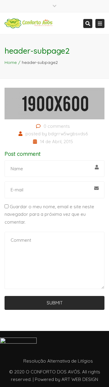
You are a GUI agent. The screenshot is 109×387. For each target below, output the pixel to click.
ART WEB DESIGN (79, 379)
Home (11, 62)
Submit (55, 303)
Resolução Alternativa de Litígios (58, 361)
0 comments (57, 126)
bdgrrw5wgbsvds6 (68, 134)
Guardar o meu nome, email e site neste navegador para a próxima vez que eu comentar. (49, 214)
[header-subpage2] (54, 103)
